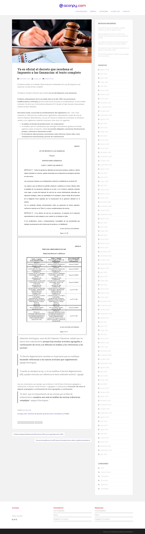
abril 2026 (103, 86)
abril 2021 (103, 334)
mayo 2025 (104, 132)
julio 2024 (103, 173)
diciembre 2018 (105, 446)
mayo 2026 (104, 82)
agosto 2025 (104, 119)
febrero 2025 (104, 144)
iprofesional (27, 410)
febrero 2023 (104, 243)
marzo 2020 (104, 388)
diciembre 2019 (105, 401)
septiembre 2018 (106, 450)
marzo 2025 (104, 140)
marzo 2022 (104, 289)
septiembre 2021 (106, 314)
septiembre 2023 (106, 214)
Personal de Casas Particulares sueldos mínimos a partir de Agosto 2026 (111, 29)
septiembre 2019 (106, 413)
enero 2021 (104, 347)
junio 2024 (104, 177)
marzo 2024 (104, 190)
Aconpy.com (37, 79)
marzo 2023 (104, 239)
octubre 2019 (105, 409)
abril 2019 (103, 434)
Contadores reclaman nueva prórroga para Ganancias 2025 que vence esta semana (112, 43)
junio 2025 (104, 128)
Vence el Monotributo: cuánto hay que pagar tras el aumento (113, 55)
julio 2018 (103, 454)
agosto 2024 (104, 169)
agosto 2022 (104, 268)
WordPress (129, 532)
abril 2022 (103, 285)
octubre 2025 (105, 111)
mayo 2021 (104, 330)
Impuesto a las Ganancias (26, 422)
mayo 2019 (104, 429)
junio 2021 (104, 326)
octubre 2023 (105, 210)
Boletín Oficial (49, 79)
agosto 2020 (104, 367)
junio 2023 (104, 227)
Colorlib (112, 532)
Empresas (104, 485)
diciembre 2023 (105, 202)
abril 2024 (103, 185)
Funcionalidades (58, 511)
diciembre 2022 (105, 252)
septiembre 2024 (106, 165)
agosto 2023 (104, 219)
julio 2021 (103, 322)
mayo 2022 (104, 281)
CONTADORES (103, 11)
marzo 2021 (104, 338)
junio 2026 (104, 78)
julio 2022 (103, 272)
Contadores (105, 476)
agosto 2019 (104, 417)
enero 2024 (104, 198)
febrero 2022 (104, 293)
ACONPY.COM (115, 11)
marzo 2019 (104, 438)
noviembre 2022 (106, 256)
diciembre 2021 (105, 301)
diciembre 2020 (105, 351)
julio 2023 (103, 223)
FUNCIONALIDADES (81, 11)
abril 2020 (103, 384)
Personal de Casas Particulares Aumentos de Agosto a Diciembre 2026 (113, 49)
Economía (104, 480)
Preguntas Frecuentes (60, 519)
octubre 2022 (105, 260)
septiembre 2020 (106, 363)
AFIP (102, 468)
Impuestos (38, 422)
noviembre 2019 (106, 405)
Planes (55, 515)
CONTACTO (126, 11)
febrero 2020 (104, 392)
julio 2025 (103, 123)
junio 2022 (104, 276)
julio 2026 (103, 74)
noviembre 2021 (106, 305)
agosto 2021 (104, 318)
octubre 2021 (105, 310)
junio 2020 (104, 376)
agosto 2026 (104, 70)
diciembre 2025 (105, 103)
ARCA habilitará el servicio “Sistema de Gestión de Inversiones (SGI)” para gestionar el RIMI (113, 36)
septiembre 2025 (106, 115)
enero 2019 (104, 442)
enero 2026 (104, 99)
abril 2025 (103, 136)
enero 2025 (104, 148)
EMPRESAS (93, 11)
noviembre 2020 (106, 355)
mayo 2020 (104, 380)
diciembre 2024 (105, 152)
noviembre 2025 (106, 107)
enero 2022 (104, 297)
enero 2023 (104, 247)
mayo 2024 (104, 181)
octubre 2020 (105, 359)
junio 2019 (104, 425)
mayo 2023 (104, 231)
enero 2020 (104, 396)
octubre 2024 (105, 161)
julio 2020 (103, 372)
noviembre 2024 (106, 156)
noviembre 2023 (106, 206)
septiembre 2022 (106, 264)
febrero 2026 (104, 94)
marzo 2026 (104, 90)
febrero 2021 (104, 343)
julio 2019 (103, 421)
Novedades (105, 489)
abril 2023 (103, 235)
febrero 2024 (104, 194)
